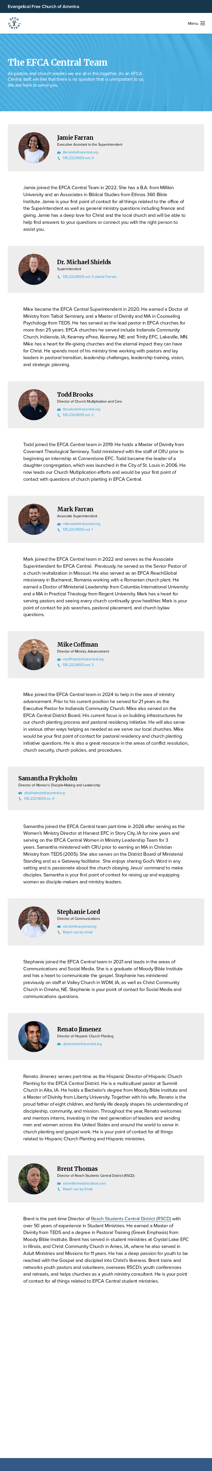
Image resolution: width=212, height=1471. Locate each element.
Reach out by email (77, 932)
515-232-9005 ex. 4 (39, 798)
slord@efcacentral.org (79, 926)
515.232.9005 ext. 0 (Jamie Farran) (89, 277)
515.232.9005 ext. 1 (78, 529)
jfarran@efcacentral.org (80, 152)
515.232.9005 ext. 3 (78, 665)
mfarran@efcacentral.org (81, 524)
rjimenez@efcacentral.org (82, 1044)
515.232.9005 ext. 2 (78, 415)
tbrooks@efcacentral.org (81, 409)
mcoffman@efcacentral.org (83, 659)
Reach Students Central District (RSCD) (131, 1219)
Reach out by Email (77, 1189)
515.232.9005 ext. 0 (78, 158)
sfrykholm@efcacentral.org (44, 793)
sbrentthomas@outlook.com (84, 1183)
